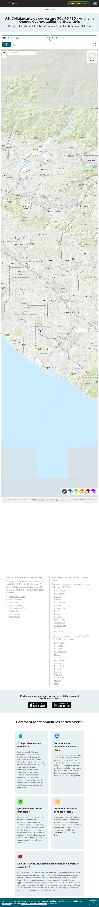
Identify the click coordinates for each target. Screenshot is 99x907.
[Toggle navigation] (4, 3)
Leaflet (5, 499)
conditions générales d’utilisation (34, 904)
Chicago (57, 596)
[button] (4, 52)
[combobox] (26, 38)
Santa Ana (58, 669)
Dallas (57, 614)
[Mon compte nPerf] (95, 3)
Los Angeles (59, 594)
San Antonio (59, 608)
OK (93, 902)
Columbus (58, 631)
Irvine (56, 683)
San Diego (58, 611)
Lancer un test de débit (78, 4)
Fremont (57, 681)
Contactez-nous (60, 832)
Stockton (58, 675)
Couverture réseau (6, 44)
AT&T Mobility (15, 602)
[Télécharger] (37, 705)
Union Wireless (15, 599)
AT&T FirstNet (14, 614)
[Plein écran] (94, 44)
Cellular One (14, 611)
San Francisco (60, 625)
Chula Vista (59, 678)
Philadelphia (59, 602)
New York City (60, 591)
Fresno (57, 654)
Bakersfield (59, 666)
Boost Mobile (14, 617)
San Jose (58, 617)
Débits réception (14, 44)
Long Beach (59, 660)
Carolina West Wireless (18, 608)
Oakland (57, 663)
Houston (57, 599)
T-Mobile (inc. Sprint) (17, 596)
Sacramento (59, 657)
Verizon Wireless (16, 605)
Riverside (58, 672)
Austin (57, 628)
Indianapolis (59, 620)
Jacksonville (59, 623)
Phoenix (57, 605)
